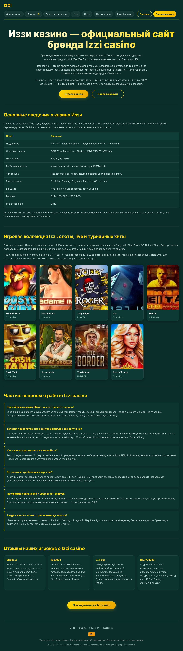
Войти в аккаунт (108, 93)
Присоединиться (165, 14)
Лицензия (94, 628)
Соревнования (13, 14)
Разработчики (124, 14)
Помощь (31, 14)
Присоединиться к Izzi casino (91, 605)
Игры (87, 14)
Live (76, 14)
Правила (82, 628)
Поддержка (107, 628)
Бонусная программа (56, 14)
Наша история (103, 14)
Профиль (144, 14)
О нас (72, 628)
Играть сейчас (74, 93)
